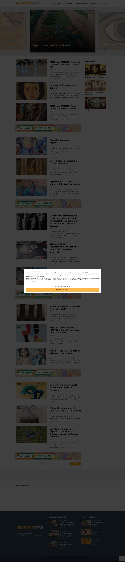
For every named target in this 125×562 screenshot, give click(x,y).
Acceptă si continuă (62, 289)
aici (35, 281)
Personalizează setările (62, 286)
